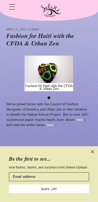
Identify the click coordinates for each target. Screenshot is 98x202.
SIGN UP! (49, 189)
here (80, 120)
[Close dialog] (92, 151)
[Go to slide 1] (49, 97)
